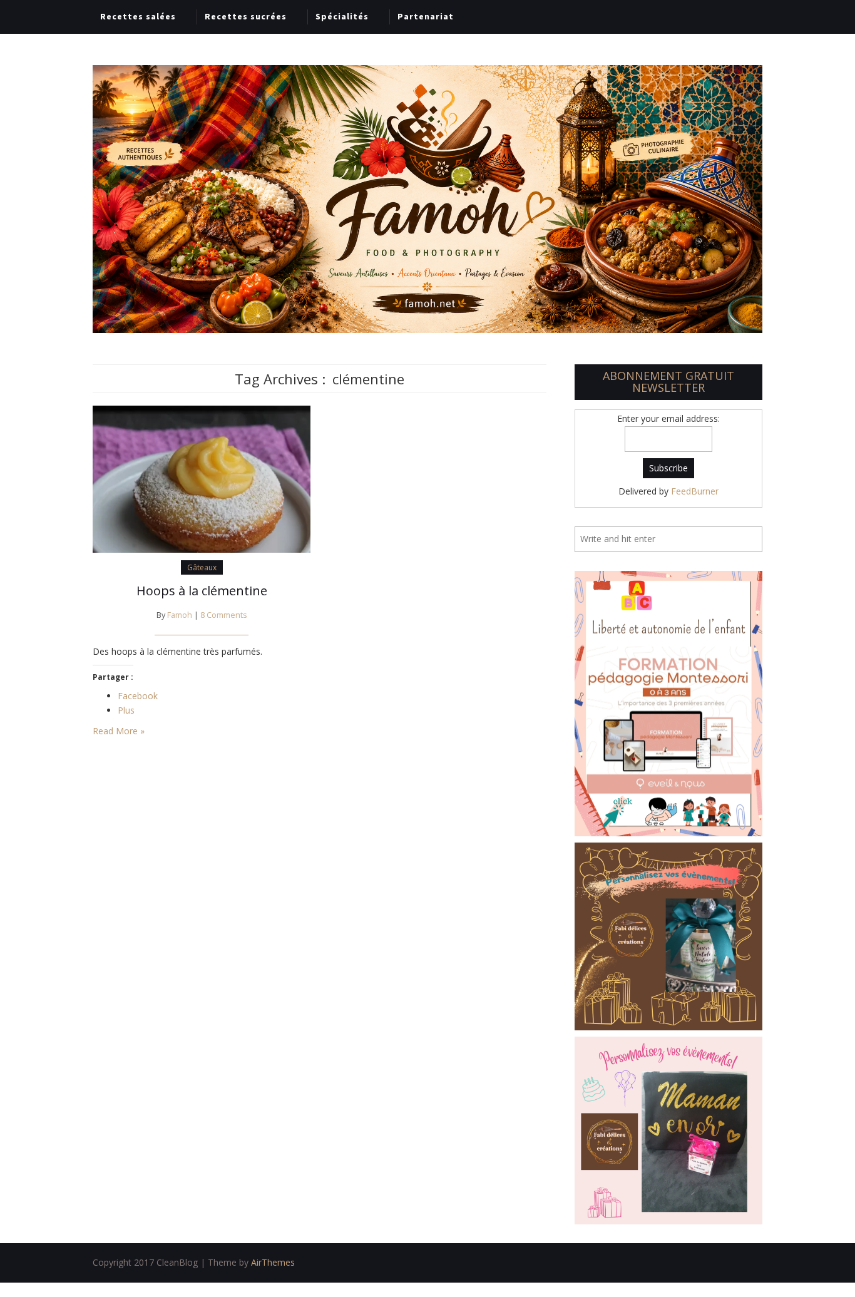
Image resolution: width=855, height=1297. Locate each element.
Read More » (119, 731)
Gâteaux (202, 567)
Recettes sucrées (246, 16)
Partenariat (425, 16)
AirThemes (273, 1262)
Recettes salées (138, 16)
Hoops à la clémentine (201, 590)
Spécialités (342, 16)
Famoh (179, 615)
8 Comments (223, 615)
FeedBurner (695, 491)
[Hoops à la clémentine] (201, 478)
